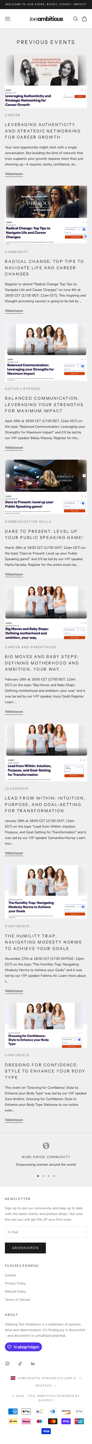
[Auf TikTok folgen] (20, 1363)
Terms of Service (17, 1299)
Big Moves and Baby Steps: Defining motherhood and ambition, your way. (42, 663)
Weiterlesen (14, 174)
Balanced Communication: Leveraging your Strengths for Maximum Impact (44, 404)
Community (16, 252)
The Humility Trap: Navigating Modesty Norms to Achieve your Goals (43, 942)
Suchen (10, 1275)
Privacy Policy (15, 1283)
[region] (46, 1155)
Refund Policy (15, 1291)
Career (12, 115)
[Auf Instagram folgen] (7, 1363)
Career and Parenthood (31, 647)
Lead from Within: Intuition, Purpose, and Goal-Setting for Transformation (45, 804)
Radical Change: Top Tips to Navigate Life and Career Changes (44, 267)
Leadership (17, 788)
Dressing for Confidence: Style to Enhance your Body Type (45, 1071)
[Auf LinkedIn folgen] (32, 1363)
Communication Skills (28, 521)
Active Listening (22, 389)
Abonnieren (25, 1248)
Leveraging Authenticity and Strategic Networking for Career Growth (43, 131)
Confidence (17, 926)
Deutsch (43, 1385)
